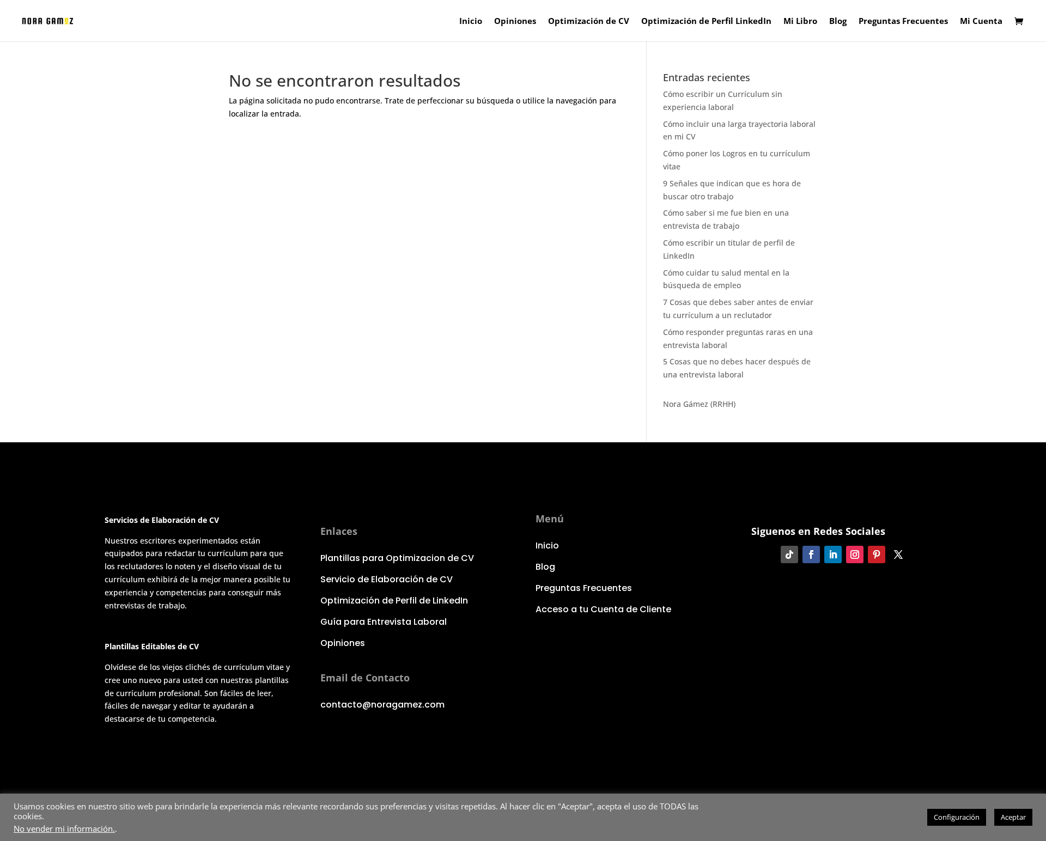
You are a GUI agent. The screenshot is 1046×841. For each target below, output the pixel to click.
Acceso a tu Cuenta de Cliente (603, 609)
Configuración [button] (957, 817)
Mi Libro (800, 21)
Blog (838, 21)
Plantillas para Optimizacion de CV (397, 558)
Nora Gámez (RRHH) (699, 404)
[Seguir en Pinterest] (876, 554)
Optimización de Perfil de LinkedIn (394, 600)
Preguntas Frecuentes (903, 21)
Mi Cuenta (981, 21)
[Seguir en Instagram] (854, 554)
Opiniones (515, 21)
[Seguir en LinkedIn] (833, 554)
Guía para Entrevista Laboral (383, 621)
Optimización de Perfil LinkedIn (706, 21)
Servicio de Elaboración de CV (386, 579)
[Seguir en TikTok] (789, 554)
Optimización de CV (588, 21)
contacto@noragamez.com (382, 704)
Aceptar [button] (1013, 817)
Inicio (470, 21)
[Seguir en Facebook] (811, 554)
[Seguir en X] (898, 554)
